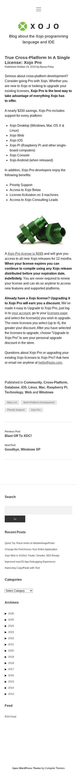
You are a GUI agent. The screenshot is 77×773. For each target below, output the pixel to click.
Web (28, 392)
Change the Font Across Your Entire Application (31, 549)
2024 (11, 625)
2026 (11, 613)
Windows (46, 392)
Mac (42, 387)
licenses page (57, 313)
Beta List (12, 402)
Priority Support (15, 409)
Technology (14, 392)
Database (12, 387)
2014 (11, 687)
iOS (24, 387)
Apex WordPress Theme (26, 768)
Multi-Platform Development (38, 402)
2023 (11, 632)
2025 (11, 619)
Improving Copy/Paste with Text (22, 567)
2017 (11, 669)
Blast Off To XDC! (18, 436)
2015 (11, 681)
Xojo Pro (36, 409)
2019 (11, 656)
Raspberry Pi (57, 387)
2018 (11, 663)
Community (33, 382)
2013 (11, 694)
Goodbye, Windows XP (22, 449)
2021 (11, 644)
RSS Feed (10, 716)
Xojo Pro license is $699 (25, 253)
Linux (32, 387)
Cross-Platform (55, 382)
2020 (11, 650)
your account (21, 313)
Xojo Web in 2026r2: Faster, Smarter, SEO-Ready (32, 555)
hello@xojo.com (50, 362)
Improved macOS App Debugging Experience (30, 561)
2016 (11, 675)
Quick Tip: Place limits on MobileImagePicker (30, 543)
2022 (11, 638)
